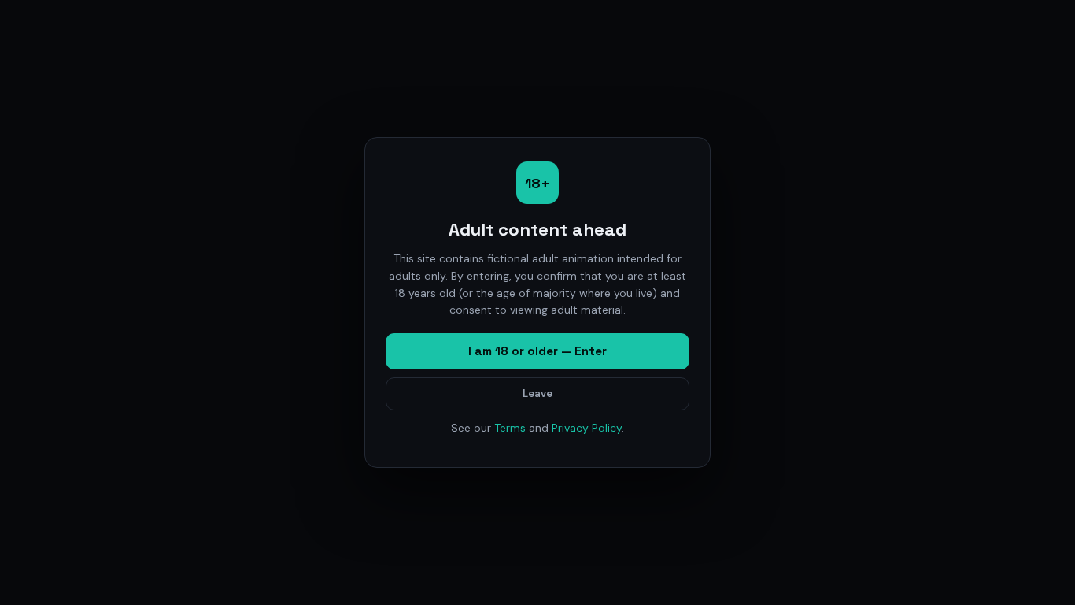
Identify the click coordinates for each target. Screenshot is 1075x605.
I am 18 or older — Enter (537, 350)
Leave (537, 393)
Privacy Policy (587, 428)
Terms (510, 428)
